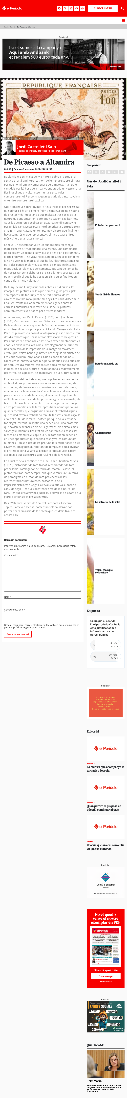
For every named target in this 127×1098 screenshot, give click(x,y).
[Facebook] (59, 8)
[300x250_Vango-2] (106, 1031)
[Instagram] (70, 8)
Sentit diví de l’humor (107, 294)
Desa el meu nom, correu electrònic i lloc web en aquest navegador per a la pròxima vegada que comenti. (41, 626)
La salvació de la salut (107, 502)
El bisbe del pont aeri (107, 225)
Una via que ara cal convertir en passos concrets (105, 847)
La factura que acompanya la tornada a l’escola (105, 769)
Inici (6, 27)
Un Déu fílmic (103, 433)
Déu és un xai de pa (106, 363)
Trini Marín (94, 1081)
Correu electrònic (14, 610)
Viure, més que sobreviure (104, 571)
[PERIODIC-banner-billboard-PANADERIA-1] (63, 69)
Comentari (11, 555)
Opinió (12, 27)
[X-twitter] (65, 8)
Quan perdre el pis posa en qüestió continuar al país (104, 808)
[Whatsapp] (82, 8)
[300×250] (106, 717)
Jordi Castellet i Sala (36, 146)
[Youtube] (76, 8)
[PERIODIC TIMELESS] (106, 897)
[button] (122, 8)
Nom (7, 597)
